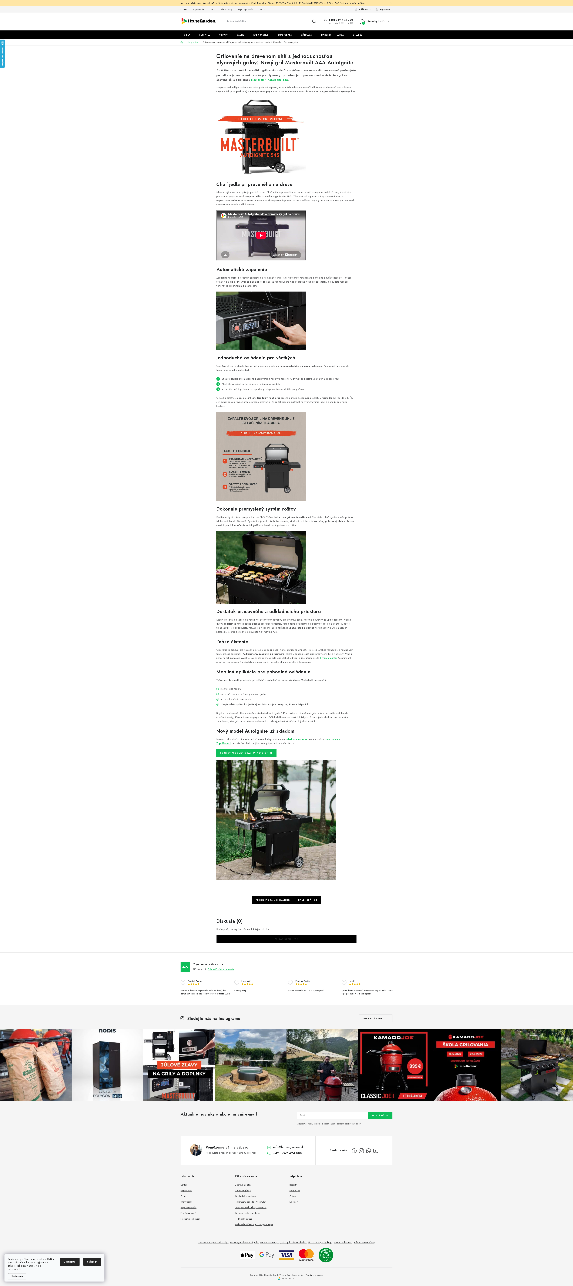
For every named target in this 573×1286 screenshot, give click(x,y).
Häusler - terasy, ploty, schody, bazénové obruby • (283, 1242)
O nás (212, 9)
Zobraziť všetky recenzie (221, 969)
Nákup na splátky (243, 1190)
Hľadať (314, 21)
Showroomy (226, 9)
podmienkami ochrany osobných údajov (342, 1123)
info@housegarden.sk (288, 1147)
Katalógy (293, 1201)
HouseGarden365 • (343, 1242)
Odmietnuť (69, 1261)
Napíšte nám (198, 9)
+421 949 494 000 (340, 20)
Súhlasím (92, 1261)
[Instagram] (361, 1150)
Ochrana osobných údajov (247, 1213)
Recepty (293, 1184)
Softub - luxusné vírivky (364, 1242)
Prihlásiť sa (380, 1115)
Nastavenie (17, 1276)
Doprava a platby (243, 1184)
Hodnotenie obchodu (190, 1218)
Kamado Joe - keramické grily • (244, 1242)
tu (20, 1269)
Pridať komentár (286, 938)
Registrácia (385, 9)
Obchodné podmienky (245, 1196)
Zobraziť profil (374, 1018)
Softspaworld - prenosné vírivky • (213, 1242)
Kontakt (184, 9)
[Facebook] (354, 1150)
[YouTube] (375, 1150)
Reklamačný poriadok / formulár (250, 1201)
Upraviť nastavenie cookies (312, 1275)
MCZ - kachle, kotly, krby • (320, 1242)
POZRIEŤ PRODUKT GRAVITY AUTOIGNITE (246, 752)
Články (292, 1196)
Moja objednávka (246, 9)
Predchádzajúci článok (273, 899)
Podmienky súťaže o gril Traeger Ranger (254, 1224)
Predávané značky (189, 1213)
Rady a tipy (294, 1190)
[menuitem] (188, 34)
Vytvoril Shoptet (288, 1278)
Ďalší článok (307, 899)
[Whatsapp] (368, 1150)
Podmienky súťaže (243, 1218)
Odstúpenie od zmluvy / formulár (251, 1207)
